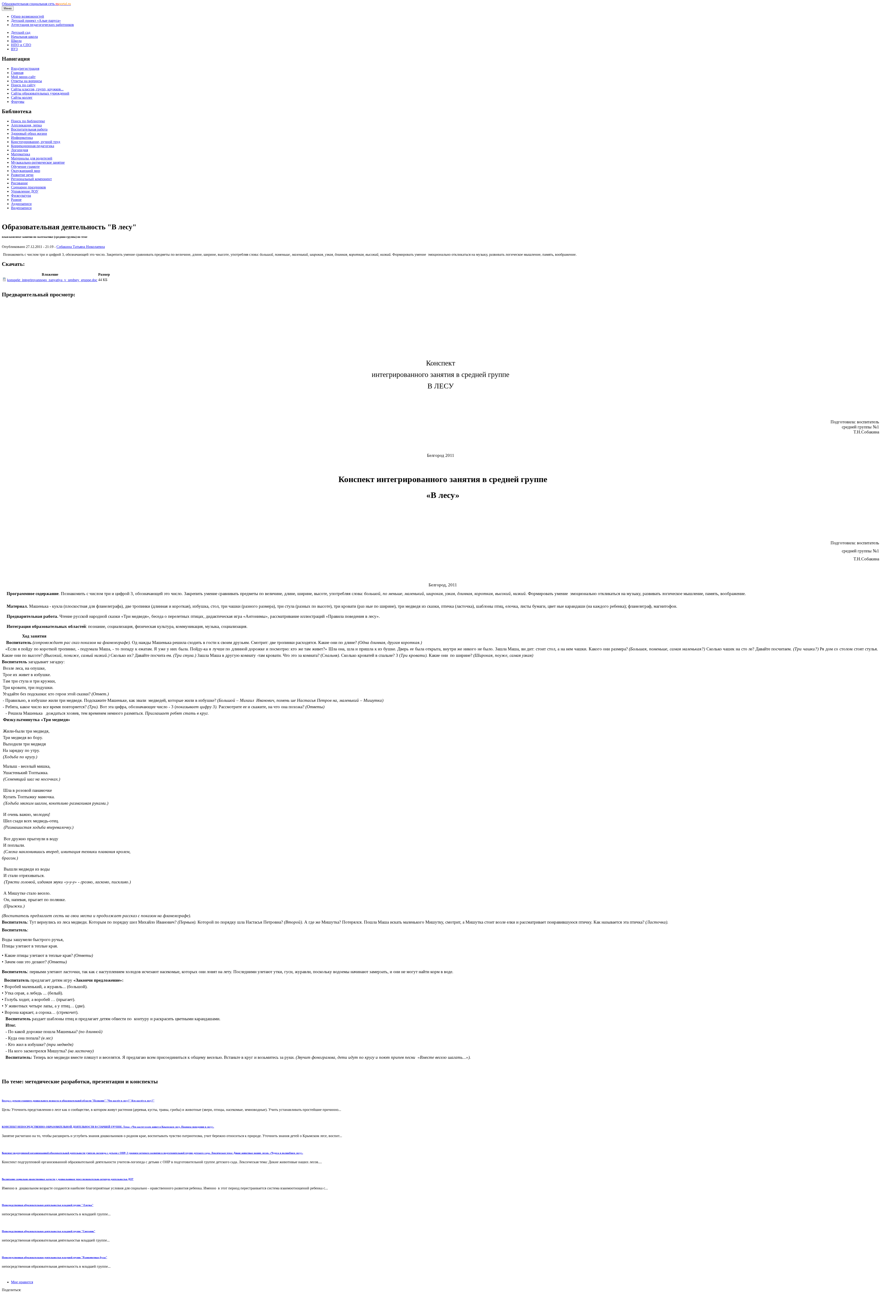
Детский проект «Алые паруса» (36, 20)
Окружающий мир (25, 171)
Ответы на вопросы (26, 81)
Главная (17, 73)
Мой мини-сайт (23, 77)
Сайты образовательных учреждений (40, 93)
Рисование (19, 183)
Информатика (22, 138)
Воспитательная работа (29, 129)
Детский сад (20, 32)
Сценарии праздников (28, 187)
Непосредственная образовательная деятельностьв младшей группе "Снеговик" (48, 1231)
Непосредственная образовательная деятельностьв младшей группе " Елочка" (47, 1205)
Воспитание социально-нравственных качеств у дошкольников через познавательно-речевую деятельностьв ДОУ (68, 1179)
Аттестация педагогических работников (42, 25)
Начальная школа (24, 37)
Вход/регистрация (25, 68)
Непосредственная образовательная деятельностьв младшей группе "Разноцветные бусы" (54, 1257)
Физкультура (21, 195)
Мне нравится (22, 1282)
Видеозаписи (21, 208)
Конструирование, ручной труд (35, 142)
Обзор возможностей (27, 16)
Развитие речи (22, 175)
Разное (16, 200)
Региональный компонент (31, 179)
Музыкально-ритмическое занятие (38, 162)
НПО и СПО (21, 45)
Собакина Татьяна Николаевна (80, 247)
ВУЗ (14, 49)
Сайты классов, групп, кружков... (37, 89)
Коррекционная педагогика (32, 146)
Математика (20, 154)
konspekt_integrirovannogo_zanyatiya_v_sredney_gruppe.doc (52, 280)
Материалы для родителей (31, 158)
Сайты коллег (22, 97)
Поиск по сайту (23, 85)
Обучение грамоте (25, 167)
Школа (16, 41)
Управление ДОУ (24, 191)
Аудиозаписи (21, 204)
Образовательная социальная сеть (36, 4)
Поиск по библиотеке (28, 121)
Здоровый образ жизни (29, 133)
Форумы (17, 102)
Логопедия (19, 150)
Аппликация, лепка (26, 125)
